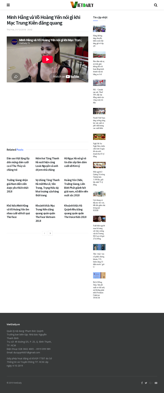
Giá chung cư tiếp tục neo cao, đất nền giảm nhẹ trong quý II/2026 (99, 205)
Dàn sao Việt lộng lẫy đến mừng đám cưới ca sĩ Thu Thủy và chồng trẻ (18, 164)
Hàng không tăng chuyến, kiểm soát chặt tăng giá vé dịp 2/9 (98, 41)
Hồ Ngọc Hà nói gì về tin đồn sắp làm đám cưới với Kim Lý (75, 162)
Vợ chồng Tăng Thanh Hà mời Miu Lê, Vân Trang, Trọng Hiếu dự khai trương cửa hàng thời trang (48, 187)
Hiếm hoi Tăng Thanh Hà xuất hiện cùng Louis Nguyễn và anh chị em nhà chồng (47, 164)
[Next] (50, 233)
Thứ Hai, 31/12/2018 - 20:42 (19, 29)
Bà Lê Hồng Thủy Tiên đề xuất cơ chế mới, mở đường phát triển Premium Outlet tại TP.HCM (99, 290)
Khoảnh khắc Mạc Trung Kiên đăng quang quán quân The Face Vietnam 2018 (45, 213)
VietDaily (18, 382)
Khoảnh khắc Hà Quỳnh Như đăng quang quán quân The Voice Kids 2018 (75, 211)
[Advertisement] (47, 112)
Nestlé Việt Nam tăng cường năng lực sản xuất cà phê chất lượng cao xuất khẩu (99, 123)
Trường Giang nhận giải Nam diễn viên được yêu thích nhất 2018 (18, 185)
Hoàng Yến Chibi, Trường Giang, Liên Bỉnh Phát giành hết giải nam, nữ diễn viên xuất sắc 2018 (76, 187)
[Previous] (44, 233)
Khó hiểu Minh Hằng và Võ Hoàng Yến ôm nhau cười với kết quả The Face (18, 211)
